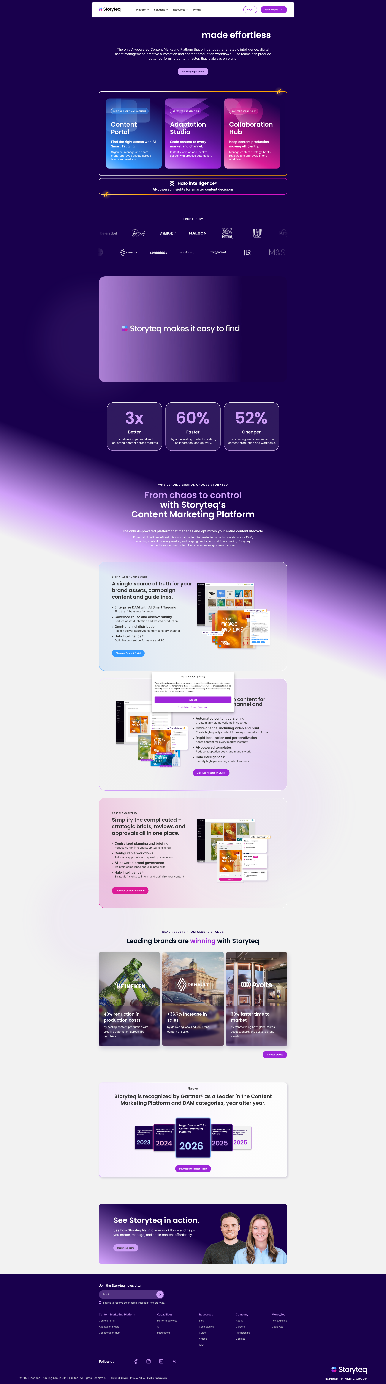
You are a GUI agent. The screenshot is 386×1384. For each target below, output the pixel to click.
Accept (193, 699)
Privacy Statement (199, 707)
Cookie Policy (183, 707)
